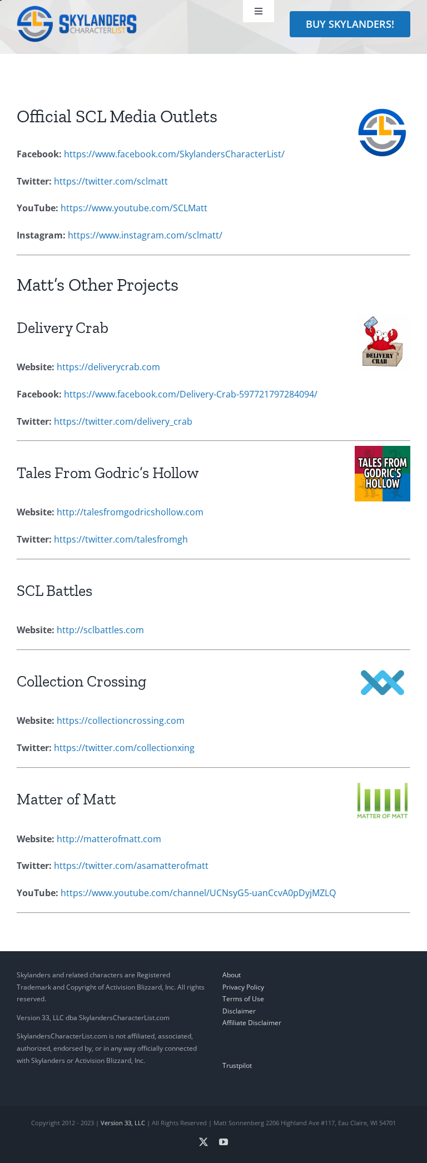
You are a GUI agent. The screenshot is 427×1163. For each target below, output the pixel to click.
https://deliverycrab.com (108, 367)
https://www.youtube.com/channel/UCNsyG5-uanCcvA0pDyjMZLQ (198, 893)
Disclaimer (239, 1011)
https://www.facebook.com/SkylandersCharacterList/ (174, 154)
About (231, 975)
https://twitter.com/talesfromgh (121, 539)
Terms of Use (243, 998)
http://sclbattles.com (100, 630)
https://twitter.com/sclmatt (111, 181)
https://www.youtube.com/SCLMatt (134, 208)
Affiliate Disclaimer (251, 1022)
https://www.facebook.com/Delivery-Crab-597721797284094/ (190, 394)
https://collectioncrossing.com (121, 720)
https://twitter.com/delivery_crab (123, 421)
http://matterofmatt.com (109, 839)
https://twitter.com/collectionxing (124, 748)
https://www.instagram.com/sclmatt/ (145, 235)
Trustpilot (237, 1065)
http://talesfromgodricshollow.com (130, 512)
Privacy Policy (243, 987)
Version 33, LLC (123, 1123)
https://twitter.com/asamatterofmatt (131, 865)
